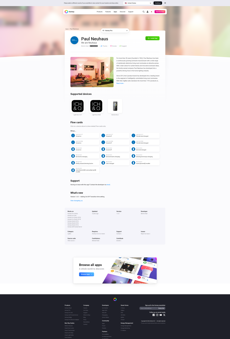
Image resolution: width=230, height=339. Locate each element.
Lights (69, 233)
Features (108, 12)
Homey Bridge (68, 317)
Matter (122, 317)
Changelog (104, 315)
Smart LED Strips (69, 332)
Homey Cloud (68, 308)
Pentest (104, 328)
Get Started (105, 308)
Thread (122, 319)
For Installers (105, 334)
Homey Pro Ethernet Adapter (72, 319)
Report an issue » (145, 233)
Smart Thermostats (70, 330)
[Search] (143, 11)
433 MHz (123, 315)
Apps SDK (104, 310)
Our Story (85, 310)
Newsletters (86, 322)
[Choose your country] (151, 11)
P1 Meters (123, 330)
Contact (85, 324)
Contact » (119, 233)
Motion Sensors (69, 325)
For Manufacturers (106, 336)
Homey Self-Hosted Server (71, 315)
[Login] (147, 11)
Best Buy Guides (69, 323)
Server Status (105, 317)
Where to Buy (86, 315)
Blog (84, 317)
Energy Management (126, 325)
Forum (103, 325)
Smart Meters (68, 337)
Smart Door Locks (69, 328)
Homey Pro (67, 310)
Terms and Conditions (160, 323)
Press (84, 319)
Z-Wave (123, 308)
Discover (122, 12)
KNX (122, 312)
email (108, 184)
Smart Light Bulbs (69, 335)
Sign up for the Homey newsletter (155, 305)
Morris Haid (144, 213)
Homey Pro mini (69, 312)
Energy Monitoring (125, 328)
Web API (104, 312)
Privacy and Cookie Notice (147, 323)
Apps (115, 12)
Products (99, 12)
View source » (71, 240)
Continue (158, 3)
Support (130, 12)
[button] (137, 3)
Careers (85, 308)
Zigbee (122, 310)
